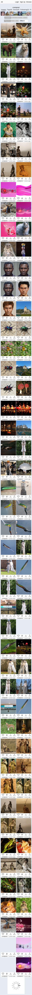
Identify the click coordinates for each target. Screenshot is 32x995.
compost (5, 41)
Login (17, 2)
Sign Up (22, 2)
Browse (28, 2)
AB (2, 2)
